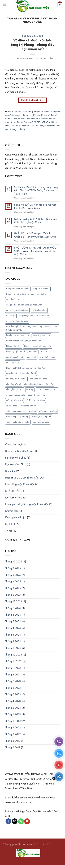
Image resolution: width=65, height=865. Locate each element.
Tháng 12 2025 (13, 561)
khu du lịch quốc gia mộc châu (37, 346)
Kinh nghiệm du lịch (15, 517)
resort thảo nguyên (36, 395)
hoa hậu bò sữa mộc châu (17, 335)
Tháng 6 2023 (13, 688)
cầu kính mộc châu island (17, 310)
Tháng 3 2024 (13, 634)
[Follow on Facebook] (8, 821)
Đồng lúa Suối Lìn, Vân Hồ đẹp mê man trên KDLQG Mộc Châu (35, 206)
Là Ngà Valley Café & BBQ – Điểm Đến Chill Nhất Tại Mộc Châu (35, 221)
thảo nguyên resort (14, 400)
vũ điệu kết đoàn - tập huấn (23, 119)
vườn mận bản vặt (28, 406)
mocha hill (31, 357)
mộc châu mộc (12, 362)
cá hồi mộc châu (13, 299)
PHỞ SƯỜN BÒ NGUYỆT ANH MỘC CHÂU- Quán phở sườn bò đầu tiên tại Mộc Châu (35, 251)
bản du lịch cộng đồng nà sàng (20, 294)
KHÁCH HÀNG (14, 491)
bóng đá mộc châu (41, 289)
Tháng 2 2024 (13, 641)
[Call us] (21, 821)
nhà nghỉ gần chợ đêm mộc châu (38, 384)
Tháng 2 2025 (13, 595)
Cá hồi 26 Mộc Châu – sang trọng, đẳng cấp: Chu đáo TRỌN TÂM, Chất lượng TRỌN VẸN (36, 190)
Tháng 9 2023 (13, 668)
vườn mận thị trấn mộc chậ (17, 422)
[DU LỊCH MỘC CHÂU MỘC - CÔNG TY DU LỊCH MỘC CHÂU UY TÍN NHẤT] (32, 6)
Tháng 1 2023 (13, 714)
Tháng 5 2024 (13, 621)
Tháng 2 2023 (13, 708)
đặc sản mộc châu (41, 422)
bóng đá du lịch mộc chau (17, 289)
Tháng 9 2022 (13, 727)
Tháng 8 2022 (13, 734)
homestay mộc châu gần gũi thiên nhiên (23, 341)
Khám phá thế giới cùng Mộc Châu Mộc (27, 504)
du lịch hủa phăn (39, 310)
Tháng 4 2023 (13, 701)
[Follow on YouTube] (27, 821)
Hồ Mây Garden (13, 346)
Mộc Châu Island (47, 357)
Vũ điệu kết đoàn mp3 (23, 122)
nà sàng (29, 389)
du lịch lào (11, 316)
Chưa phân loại (13, 444)
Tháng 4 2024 (13, 628)
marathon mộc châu (15, 357)
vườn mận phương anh (41, 417)
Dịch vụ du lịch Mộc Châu (19, 451)
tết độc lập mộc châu (35, 400)
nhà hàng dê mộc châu (16, 379)
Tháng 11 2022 (13, 721)
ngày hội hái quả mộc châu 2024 (21, 373)
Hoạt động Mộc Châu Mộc (19, 484)
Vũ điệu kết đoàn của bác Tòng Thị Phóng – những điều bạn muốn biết (32, 45)
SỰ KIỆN (10, 524)
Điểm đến (10, 471)
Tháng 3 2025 (13, 588)
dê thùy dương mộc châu (17, 321)
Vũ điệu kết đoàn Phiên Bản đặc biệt (27, 126)
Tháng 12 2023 (13, 654)
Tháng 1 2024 (13, 648)
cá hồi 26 (41, 294)
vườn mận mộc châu (48, 411)
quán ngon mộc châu (15, 395)
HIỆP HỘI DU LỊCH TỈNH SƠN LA (24, 477)
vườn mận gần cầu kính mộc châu (21, 411)
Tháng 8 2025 (13, 568)
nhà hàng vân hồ (13, 384)
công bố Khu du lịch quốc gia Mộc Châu (24, 305)
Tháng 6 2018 (12, 747)
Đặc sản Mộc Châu (32, 36)
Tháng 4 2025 (13, 581)
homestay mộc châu (41, 335)
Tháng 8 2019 (12, 741)
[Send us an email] (15, 821)
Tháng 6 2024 (13, 615)
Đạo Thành (48, 58)
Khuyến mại (11, 511)
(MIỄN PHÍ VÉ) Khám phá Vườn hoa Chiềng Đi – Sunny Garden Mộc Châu (35, 235)
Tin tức (8, 531)
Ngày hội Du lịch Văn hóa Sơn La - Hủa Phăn (26, 368)
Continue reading (32, 100)
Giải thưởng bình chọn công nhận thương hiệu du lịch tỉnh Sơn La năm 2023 (31, 328)
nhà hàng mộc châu (38, 379)
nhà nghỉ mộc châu (14, 389)
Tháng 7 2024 (13, 608)
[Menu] (5, 4)
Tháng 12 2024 (13, 601)
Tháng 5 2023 (13, 694)
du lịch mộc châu (26, 316)
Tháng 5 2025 (13, 575)
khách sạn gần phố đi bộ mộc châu (21, 352)
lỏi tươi (44, 352)
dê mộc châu (43, 316)
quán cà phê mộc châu (47, 389)
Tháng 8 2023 (13, 674)
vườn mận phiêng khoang (17, 417)
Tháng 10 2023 (13, 661)
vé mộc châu (11, 406)
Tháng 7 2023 (13, 681)
